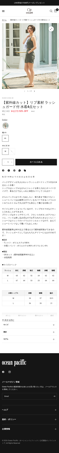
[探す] (51, 11)
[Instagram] (12, 372)
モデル (6, 339)
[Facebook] (3, 170)
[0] (55, 11)
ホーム (4, 20)
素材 (5, 332)
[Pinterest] (15, 170)
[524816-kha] (5, 125)
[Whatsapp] (20, 170)
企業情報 (6, 429)
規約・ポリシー (9, 419)
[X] (9, 170)
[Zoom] (51, 28)
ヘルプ (5, 410)
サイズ (6, 325)
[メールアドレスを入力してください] (54, 396)
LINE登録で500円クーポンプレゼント (29, 3)
